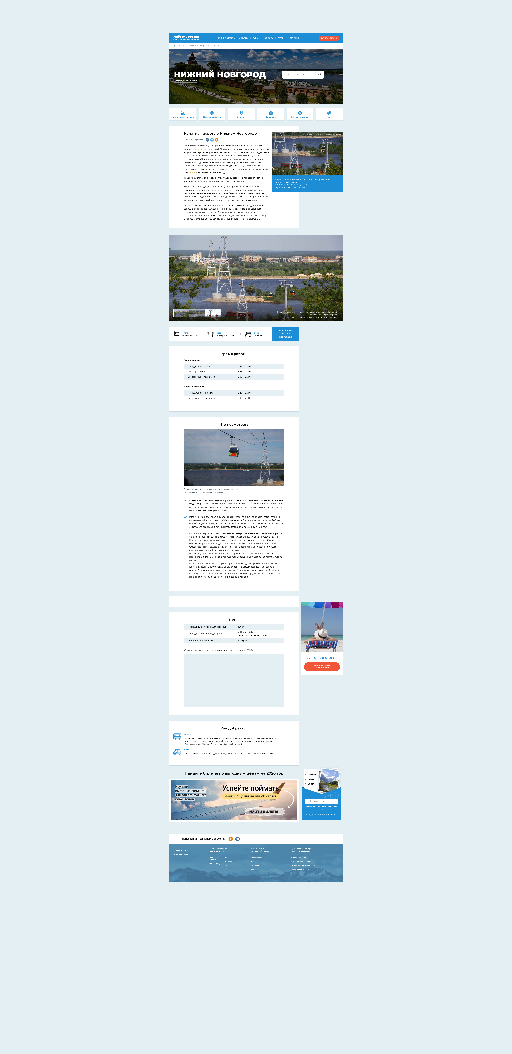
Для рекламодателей (182, 850)
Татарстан (255, 865)
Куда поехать (226, 38)
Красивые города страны (301, 861)
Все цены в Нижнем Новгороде (285, 333)
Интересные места (212, 117)
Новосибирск (228, 861)
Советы (243, 38)
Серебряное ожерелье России (303, 865)
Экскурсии (271, 117)
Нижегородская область (182, 117)
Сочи (225, 857)
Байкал (253, 869)
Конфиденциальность (183, 854)
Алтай (253, 861)
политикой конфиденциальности (318, 809)
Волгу (192, 172)
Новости (268, 38)
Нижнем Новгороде (204, 149)
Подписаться (321, 815)
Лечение (294, 38)
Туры (256, 38)
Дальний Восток (257, 857)
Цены (329, 117)
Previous (175, 278)
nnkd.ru (302, 187)
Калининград (214, 864)
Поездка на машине (300, 117)
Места (199, 46)
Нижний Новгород (186, 46)
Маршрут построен (298, 857)
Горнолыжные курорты (300, 869)
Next (336, 278)
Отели (281, 38)
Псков (225, 865)
